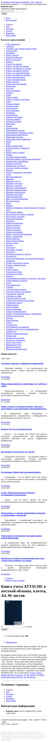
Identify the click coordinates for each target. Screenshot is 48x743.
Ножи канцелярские (14, 219)
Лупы (8, 175)
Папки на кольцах (13, 230)
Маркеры (10, 179)
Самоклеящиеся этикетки (16, 281)
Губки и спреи (12, 97)
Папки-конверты (13, 239)
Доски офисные (12, 110)
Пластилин (10, 247)
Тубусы (9, 323)
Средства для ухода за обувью (18, 292)
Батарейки (10, 53)
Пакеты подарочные (14, 223)
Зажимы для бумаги (14, 117)
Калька (9, 126)
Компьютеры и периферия (17, 161)
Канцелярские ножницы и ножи (19, 133)
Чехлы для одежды (14, 342)
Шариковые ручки (13, 345)
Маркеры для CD (13, 181)
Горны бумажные (13, 91)
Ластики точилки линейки (17, 168)
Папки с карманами (14, 236)
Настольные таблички (15, 217)
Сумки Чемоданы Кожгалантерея (20, 300)
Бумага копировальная (15, 77)
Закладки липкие (13, 119)
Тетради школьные (14, 309)
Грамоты (9, 93)
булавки (9, 62)
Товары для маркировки (16, 312)
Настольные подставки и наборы (20, 214)
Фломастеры (11, 336)
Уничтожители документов (17, 327)
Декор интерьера (13, 104)
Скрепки (9, 287)
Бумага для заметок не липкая (18, 69)
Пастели (9, 245)
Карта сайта (11, 35)
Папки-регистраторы (15, 241)
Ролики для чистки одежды (17, 263)
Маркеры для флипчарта (16, 188)
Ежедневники (12, 115)
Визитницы (11, 86)
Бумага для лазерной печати (18, 73)
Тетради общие (12, 307)
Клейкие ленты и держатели (18, 148)
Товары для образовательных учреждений (23, 314)
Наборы (9, 205)
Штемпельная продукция (16, 349)
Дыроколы (10, 113)
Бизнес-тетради (12, 55)
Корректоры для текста (15, 166)
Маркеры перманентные (16, 190)
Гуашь (8, 95)
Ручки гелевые (12, 270)
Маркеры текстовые (14, 194)
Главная (9, 24)
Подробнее (5, 377)
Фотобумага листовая (15, 338)
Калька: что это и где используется (16, 429)
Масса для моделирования (17, 199)
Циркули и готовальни (15, 340)
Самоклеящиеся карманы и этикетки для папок (26, 278)
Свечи (8, 283)
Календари (10, 124)
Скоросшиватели (13, 285)
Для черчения (11, 108)
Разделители (11, 256)
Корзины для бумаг (14, 163)
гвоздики (10, 88)
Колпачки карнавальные (16, 157)
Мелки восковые (13, 201)
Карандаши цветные (14, 137)
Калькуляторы (12, 128)
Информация (11, 642)
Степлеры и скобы (13, 296)
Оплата (9, 31)
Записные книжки (13, 122)
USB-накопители (13, 44)
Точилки (9, 318)
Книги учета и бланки (15, 152)
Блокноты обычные (14, 57)
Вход (8, 18)
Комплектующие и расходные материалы (23, 159)
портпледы (10, 252)
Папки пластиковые (14, 232)
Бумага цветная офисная (16, 84)
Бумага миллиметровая (15, 80)
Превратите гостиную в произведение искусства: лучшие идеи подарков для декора (22, 559)
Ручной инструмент (14, 274)
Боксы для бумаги (13, 60)
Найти (4, 14)
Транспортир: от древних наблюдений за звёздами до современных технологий (23, 514)
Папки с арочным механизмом (19, 234)
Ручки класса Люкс (14, 272)
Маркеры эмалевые (14, 197)
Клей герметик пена (14, 146)
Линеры (9, 170)
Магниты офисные (14, 177)
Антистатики (11, 51)
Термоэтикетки (12, 305)
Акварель (10, 46)
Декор (8, 102)
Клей (8, 144)
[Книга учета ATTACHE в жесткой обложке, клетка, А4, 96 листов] (13, 624)
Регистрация (11, 20)
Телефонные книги (14, 303)
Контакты (10, 33)
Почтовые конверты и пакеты (18, 254)
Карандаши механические (17, 135)
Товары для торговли (15, 316)
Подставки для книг (14, 250)
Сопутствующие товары (16, 289)
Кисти (8, 141)
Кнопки (9, 155)
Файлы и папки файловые (17, 334)
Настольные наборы (14, 212)
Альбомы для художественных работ (21, 49)
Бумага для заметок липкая (17, 66)
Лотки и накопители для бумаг (19, 172)
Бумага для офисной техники (18, 75)
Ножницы (10, 221)
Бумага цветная (12, 82)
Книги (8, 150)
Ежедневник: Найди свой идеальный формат (21, 472)
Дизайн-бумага (12, 106)
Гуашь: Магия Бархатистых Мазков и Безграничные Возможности (18, 494)
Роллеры (9, 267)
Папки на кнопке (13, 228)
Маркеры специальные (15, 192)
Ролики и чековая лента (16, 265)
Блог (8, 27)
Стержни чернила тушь (16, 298)
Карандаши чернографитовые (18, 139)
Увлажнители (11, 325)
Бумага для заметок (14, 64)
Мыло (8, 203)
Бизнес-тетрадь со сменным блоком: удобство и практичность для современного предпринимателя (23, 407)
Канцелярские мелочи (15, 130)
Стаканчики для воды (15, 294)
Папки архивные (13, 225)
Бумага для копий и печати (17, 71)
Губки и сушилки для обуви (17, 99)
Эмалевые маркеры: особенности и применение (22, 363)
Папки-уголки (12, 243)
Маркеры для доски (14, 183)
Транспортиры (12, 320)
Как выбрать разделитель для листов (17, 452)
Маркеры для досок (14, 186)
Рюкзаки (9, 276)
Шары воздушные (13, 347)
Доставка (10, 29)
